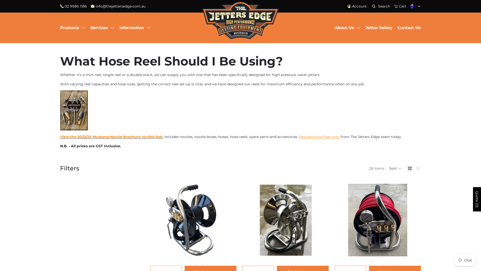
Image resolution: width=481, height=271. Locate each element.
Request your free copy (319, 136)
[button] (395, 168)
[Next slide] (228, 219)
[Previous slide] (157, 219)
